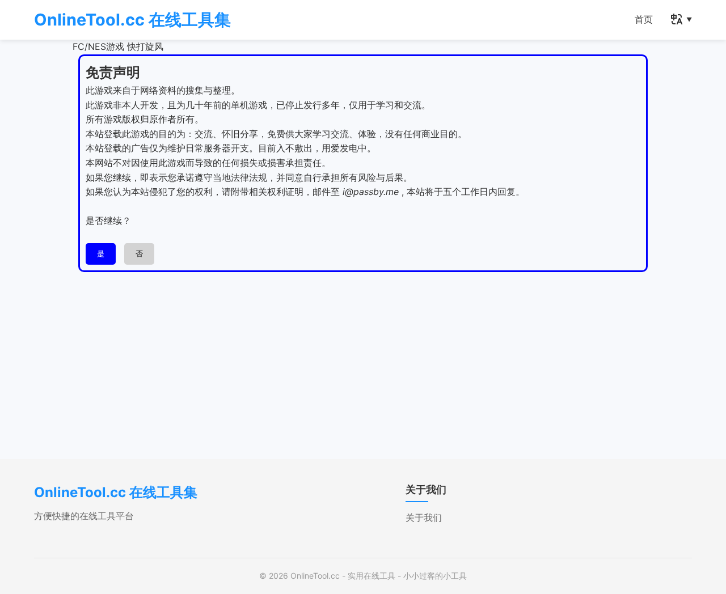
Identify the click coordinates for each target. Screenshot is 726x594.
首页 (644, 19)
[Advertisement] (363, 357)
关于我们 (424, 517)
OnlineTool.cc (315, 575)
